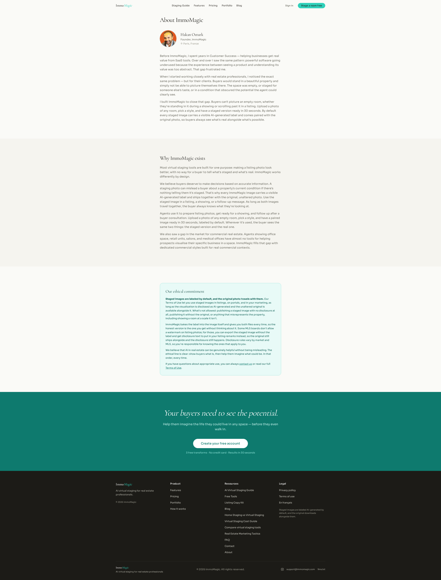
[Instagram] (282, 569)
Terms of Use (173, 367)
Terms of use (287, 496)
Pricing (213, 5)
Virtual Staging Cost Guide (241, 521)
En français (285, 502)
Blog (239, 5)
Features (199, 5)
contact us (245, 363)
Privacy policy (287, 490)
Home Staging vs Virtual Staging (244, 515)
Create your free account (220, 443)
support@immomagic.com (300, 569)
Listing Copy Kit (234, 502)
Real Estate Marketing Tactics (242, 533)
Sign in (289, 5)
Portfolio (227, 5)
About (228, 552)
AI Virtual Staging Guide (239, 490)
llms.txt (321, 569)
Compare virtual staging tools (243, 527)
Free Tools (231, 496)
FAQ (227, 539)
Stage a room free (311, 5)
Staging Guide (181, 5)
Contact (229, 546)
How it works (178, 508)
